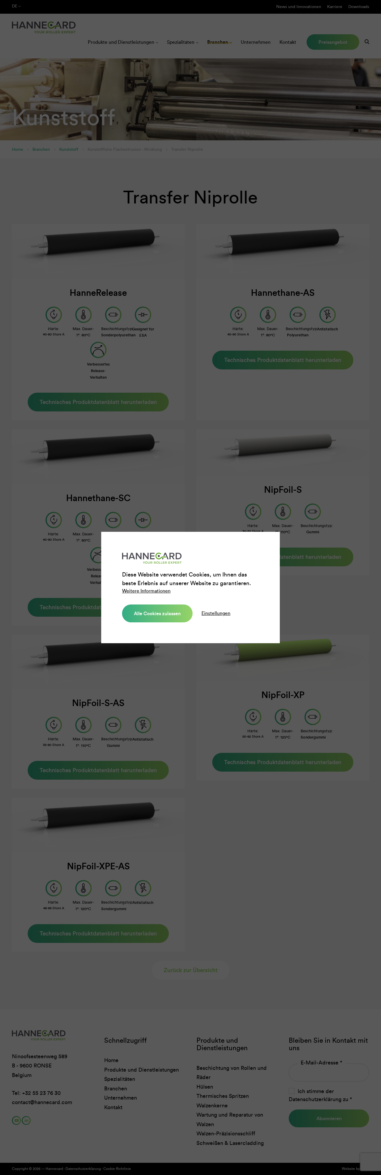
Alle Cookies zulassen (157, 613)
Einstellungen (216, 613)
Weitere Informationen (146, 591)
